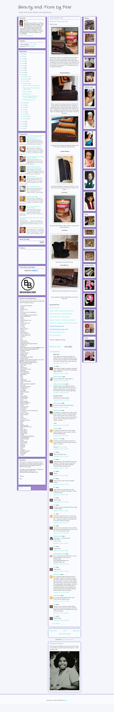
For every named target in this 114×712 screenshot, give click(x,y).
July (24, 105)
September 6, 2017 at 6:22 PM (60, 543)
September (26, 83)
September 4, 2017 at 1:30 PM (60, 373)
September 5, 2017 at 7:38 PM (60, 456)
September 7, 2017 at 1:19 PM (60, 571)
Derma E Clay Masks (32, 196)
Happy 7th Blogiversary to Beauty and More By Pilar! (35, 157)
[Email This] (65, 347)
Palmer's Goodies (27, 91)
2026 (22, 54)
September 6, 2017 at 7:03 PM (60, 550)
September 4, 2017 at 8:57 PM (60, 392)
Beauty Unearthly (57, 376)
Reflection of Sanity (62, 447)
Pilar (54, 366)
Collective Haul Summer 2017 (57, 326)
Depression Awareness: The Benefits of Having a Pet (62, 320)
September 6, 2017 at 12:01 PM (61, 533)
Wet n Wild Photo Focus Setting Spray (59, 329)
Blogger (65, 700)
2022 (22, 63)
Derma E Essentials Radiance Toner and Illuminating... (30, 96)
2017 (22, 74)
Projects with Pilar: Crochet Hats (31, 85)
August (25, 102)
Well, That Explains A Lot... (34, 186)
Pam (54, 514)
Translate (32, 46)
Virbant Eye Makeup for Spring (35, 227)
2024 (22, 58)
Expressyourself (57, 541)
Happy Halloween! (31, 176)
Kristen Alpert (57, 574)
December (26, 76)
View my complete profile (26, 35)
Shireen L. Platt (57, 438)
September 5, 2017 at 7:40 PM (60, 468)
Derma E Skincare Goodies (34, 146)
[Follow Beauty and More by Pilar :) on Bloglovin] (31, 271)
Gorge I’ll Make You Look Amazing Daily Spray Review (34, 167)
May (24, 109)
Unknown (55, 428)
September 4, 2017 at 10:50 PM (61, 400)
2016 (22, 121)
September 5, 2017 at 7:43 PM (60, 494)
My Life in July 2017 (54, 307)
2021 (22, 65)
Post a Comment (56, 623)
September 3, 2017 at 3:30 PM (60, 363)
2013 (22, 128)
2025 (22, 56)
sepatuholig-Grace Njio (59, 553)
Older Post (76, 630)
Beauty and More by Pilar (45, 7)
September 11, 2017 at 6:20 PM (61, 613)
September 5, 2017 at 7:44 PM (60, 502)
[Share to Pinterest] (71, 347)
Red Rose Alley (57, 410)
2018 (22, 72)
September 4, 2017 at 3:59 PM (60, 380)
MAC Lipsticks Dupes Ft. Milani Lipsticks (60, 317)
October (25, 81)
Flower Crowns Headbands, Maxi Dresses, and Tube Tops (64, 323)
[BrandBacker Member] (28, 293)
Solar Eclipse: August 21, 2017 (57, 332)
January (25, 118)
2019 (22, 70)
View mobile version (65, 634)
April (24, 111)
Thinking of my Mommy (56, 643)
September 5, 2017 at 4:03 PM (60, 435)
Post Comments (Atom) (68, 639)
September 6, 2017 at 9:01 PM (60, 564)
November (26, 79)
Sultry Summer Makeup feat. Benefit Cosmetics (34, 137)
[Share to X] (68, 347)
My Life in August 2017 (55, 335)
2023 (22, 61)
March (25, 114)
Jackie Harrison (57, 403)
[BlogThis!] (66, 347)
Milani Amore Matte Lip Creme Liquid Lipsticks (61, 314)
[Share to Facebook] (70, 347)
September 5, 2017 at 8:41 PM (60, 522)
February (25, 116)
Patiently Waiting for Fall (29, 99)
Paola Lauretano (57, 536)
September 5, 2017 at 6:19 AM (60, 407)
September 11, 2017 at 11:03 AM (61, 592)
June (24, 107)
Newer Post (53, 630)
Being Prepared (27, 93)
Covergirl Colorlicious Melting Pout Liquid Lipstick (62, 310)
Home (65, 630)
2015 (22, 123)
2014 (22, 126)
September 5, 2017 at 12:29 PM (61, 425)
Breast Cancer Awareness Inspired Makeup (33, 207)
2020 (22, 67)
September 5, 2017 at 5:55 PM (60, 449)
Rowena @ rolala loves (59, 384)
